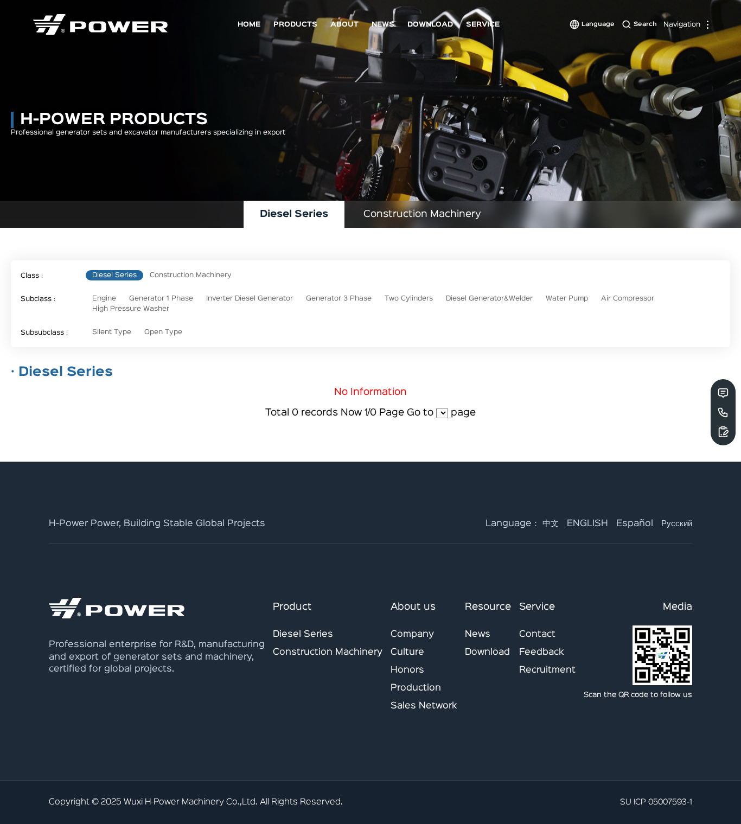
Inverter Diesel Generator (249, 299)
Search (645, 24)
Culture (407, 652)
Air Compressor (627, 299)
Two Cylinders (409, 299)
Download (430, 25)
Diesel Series (114, 275)
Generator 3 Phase (339, 299)
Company (412, 634)
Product (292, 607)
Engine (104, 299)
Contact (537, 634)
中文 (550, 524)
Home (249, 25)
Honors (407, 670)
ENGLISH (587, 524)
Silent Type (111, 332)
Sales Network (424, 706)
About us (413, 607)
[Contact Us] (723, 393)
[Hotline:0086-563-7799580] (723, 412)
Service (483, 25)
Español (634, 524)
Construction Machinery (191, 275)
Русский (676, 524)
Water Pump (567, 299)
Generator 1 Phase (161, 299)
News (383, 25)
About (344, 25)
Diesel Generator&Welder (489, 299)
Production (416, 688)
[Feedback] (723, 432)
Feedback (541, 652)
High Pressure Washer (130, 309)
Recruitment (547, 670)
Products (295, 25)
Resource (488, 607)
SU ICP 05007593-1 (656, 802)
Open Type (163, 332)
